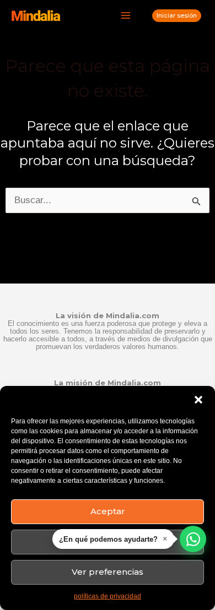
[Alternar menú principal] (126, 16)
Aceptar (107, 511)
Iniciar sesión (177, 15)
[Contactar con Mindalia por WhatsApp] (193, 539)
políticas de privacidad (107, 596)
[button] (198, 399)
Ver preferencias (107, 572)
